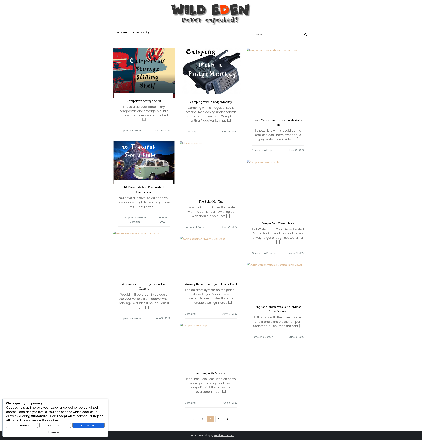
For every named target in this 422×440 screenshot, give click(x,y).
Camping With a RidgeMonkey (211, 102)
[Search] (305, 34)
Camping (190, 131)
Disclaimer (121, 32)
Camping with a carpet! (211, 373)
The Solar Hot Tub (211, 201)
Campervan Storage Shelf (144, 101)
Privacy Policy (141, 32)
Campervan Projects (129, 130)
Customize (22, 425)
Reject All (55, 425)
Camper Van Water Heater (278, 223)
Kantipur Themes (224, 435)
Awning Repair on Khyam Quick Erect (211, 284)
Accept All (88, 425)
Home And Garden (195, 227)
